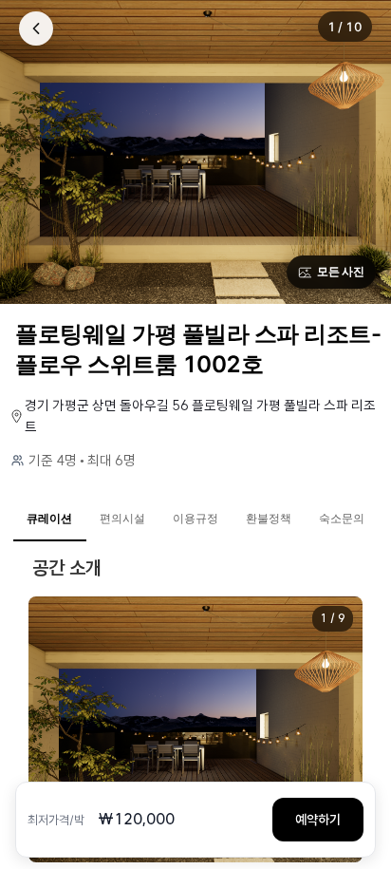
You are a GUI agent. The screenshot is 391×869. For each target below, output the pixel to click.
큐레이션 (49, 518)
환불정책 (268, 518)
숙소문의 (341, 518)
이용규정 (195, 518)
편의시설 (122, 518)
